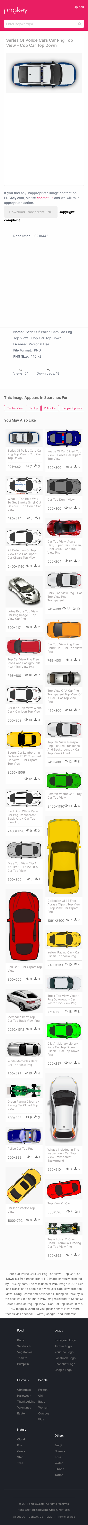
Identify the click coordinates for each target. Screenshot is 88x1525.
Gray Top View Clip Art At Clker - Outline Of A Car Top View (23, 867)
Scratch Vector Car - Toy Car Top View (64, 795)
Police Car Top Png (21, 1148)
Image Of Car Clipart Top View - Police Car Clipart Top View (64, 455)
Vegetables (25, 1352)
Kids (41, 1419)
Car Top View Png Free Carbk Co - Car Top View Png (64, 647)
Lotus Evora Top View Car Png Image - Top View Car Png (23, 615)
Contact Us (36, 1516)
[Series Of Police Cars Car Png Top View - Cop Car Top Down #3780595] (24, 437)
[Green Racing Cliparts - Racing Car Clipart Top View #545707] (24, 1091)
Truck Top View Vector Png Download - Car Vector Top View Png (63, 999)
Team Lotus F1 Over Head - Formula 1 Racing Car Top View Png (64, 1242)
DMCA (50, 1516)
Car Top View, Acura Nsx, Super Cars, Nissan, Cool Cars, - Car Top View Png (64, 547)
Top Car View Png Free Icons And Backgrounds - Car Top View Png (24, 663)
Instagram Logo (65, 1340)
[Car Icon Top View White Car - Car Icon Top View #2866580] (24, 694)
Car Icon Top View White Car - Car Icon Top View (25, 709)
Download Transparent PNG (30, 212)
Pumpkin (23, 1364)
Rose (58, 1457)
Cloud (21, 1439)
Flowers (60, 1451)
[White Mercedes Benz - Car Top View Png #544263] (24, 1048)
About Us (19, 1516)
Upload (79, 7)
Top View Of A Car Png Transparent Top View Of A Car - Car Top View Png (64, 696)
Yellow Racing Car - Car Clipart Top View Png (63, 954)
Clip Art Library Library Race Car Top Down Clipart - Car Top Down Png (63, 1049)
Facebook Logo (65, 1358)
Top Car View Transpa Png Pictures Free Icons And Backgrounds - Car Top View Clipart (63, 747)
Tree (20, 1463)
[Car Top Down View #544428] (63, 486)
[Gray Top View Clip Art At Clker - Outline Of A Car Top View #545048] (24, 850)
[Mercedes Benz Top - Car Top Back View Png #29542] (24, 1001)
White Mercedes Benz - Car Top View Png (24, 1062)
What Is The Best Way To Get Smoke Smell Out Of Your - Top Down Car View (24, 504)
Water (59, 1463)
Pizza (21, 1340)
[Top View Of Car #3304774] (63, 1189)
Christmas (24, 1389)
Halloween (24, 1395)
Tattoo (59, 1475)
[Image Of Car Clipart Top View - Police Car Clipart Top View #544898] (63, 438)
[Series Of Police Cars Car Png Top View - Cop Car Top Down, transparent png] (44, 73)
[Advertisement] (44, 139)
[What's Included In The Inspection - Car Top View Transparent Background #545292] (63, 1109)
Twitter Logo (63, 1346)
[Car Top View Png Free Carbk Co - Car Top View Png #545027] (63, 629)
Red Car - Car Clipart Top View (25, 968)
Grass (21, 1451)
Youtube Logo (64, 1352)
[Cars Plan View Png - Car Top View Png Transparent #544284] (63, 580)
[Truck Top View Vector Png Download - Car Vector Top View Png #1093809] (63, 983)
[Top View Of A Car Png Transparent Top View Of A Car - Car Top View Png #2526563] (63, 678)
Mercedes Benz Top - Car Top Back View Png (24, 1018)
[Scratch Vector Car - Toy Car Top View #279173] (63, 781)
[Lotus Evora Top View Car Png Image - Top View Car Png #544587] (24, 591)
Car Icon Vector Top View (21, 1209)
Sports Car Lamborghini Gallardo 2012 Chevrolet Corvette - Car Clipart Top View (24, 758)
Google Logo (63, 1370)
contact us (45, 198)
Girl (40, 1395)
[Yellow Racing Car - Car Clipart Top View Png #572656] (63, 939)
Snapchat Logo (65, 1364)
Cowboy (44, 1413)
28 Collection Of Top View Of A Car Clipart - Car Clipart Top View (23, 553)
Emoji (58, 1445)
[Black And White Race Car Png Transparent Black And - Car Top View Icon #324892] (24, 798)
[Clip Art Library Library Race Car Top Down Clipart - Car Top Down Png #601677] (63, 1031)
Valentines (24, 1407)
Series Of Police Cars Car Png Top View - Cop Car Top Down (25, 454)
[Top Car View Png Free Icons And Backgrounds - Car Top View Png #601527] (24, 646)
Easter (21, 1413)
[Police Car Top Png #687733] (24, 1136)
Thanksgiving (26, 1401)
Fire (19, 1445)
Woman (43, 1407)
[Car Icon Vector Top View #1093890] (24, 1185)
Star (20, 1457)
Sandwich (23, 1346)
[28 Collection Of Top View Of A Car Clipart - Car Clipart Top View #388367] (24, 537)
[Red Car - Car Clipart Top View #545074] (24, 926)
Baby (41, 1401)
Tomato (22, 1358)
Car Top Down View (61, 499)
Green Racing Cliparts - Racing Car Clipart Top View (23, 1105)
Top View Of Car (58, 1203)
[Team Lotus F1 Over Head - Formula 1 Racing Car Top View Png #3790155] (63, 1228)
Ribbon (59, 1469)
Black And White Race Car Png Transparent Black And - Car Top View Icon (23, 816)
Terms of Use (66, 1516)
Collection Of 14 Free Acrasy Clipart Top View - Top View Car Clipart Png (63, 906)
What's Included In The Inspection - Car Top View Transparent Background (63, 1155)
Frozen (42, 1389)
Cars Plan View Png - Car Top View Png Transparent (64, 596)
